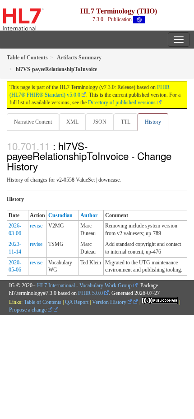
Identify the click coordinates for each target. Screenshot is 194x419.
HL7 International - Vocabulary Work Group (84, 285)
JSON (99, 122)
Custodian (60, 215)
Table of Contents (42, 302)
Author (88, 215)
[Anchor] (43, 166)
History (153, 122)
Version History (110, 302)
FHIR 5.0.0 (90, 293)
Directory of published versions (122, 102)
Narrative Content (33, 122)
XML (72, 122)
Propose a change (28, 310)
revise (36, 226)
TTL (125, 122)
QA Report (76, 302)
